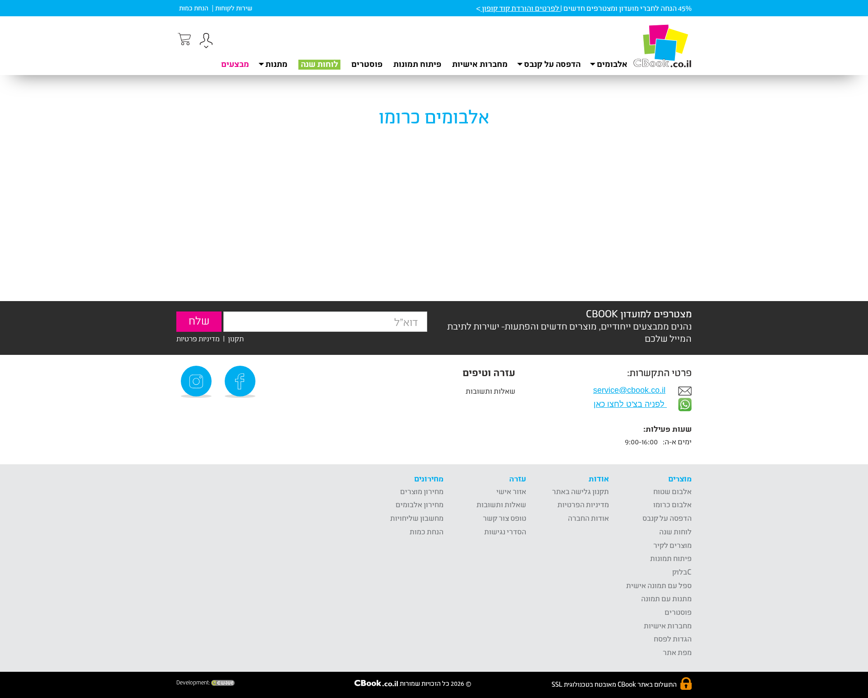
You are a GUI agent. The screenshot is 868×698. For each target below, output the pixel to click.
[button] (206, 42)
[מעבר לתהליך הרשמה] (183, 39)
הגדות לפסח (673, 638)
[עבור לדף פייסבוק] (241, 382)
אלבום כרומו (672, 504)
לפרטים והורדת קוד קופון (521, 8)
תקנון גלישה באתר (580, 491)
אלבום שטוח (672, 491)
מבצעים (235, 63)
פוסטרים (366, 63)
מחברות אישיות (480, 63)
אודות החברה (588, 518)
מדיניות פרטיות (198, 338)
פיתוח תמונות (417, 63)
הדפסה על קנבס (667, 518)
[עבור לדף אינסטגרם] (197, 382)
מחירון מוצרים (421, 491)
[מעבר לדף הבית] (662, 45)
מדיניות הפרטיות (583, 504)
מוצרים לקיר (672, 545)
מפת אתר (677, 652)
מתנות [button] (276, 63)
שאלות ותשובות (490, 391)
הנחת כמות (193, 8)
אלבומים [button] (612, 63)
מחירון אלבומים (419, 504)
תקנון (236, 338)
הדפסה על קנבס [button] (552, 63)
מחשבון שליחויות (416, 518)
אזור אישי (511, 491)
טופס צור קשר (504, 518)
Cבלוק (682, 571)
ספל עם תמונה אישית (659, 585)
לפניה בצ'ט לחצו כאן (630, 404)
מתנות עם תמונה (666, 598)
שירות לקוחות (233, 8)
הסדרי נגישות (505, 531)
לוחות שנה (319, 63)
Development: (193, 682)
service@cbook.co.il (629, 390)
